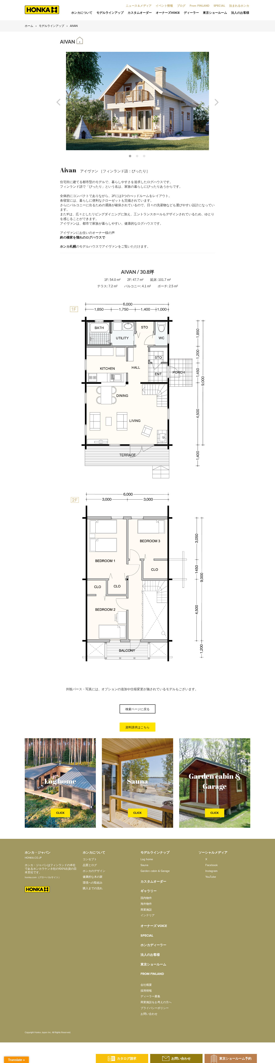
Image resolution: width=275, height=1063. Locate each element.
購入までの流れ (92, 888)
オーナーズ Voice (154, 926)
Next (216, 102)
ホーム (29, 26)
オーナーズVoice (168, 13)
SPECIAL (147, 936)
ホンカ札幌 (68, 247)
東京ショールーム (215, 13)
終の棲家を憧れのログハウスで (82, 237)
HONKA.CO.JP (33, 857)
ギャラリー (149, 891)
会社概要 (146, 985)
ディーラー (191, 13)
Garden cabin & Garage (155, 871)
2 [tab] (137, 156)
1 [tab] (130, 156)
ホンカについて (81, 13)
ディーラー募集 (150, 996)
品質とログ (90, 865)
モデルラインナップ (155, 853)
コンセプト (90, 859)
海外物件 (146, 904)
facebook (211, 865)
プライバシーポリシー (155, 1008)
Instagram (211, 871)
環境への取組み (92, 882)
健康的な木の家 (92, 877)
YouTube (210, 877)
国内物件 (146, 898)
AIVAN (74, 26)
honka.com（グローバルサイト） (43, 877)
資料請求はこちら (137, 727)
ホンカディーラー (153, 945)
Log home (147, 859)
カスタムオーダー (140, 13)
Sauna (144, 865)
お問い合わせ (149, 1014)
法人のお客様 (240, 13)
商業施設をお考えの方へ (156, 1002)
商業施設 (146, 909)
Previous (58, 102)
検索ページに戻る (137, 709)
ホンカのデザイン (94, 871)
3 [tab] (144, 156)
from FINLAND (152, 974)
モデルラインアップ (110, 13)
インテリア (148, 915)
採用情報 (146, 990)
